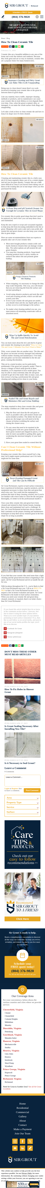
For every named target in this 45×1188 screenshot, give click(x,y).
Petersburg (9, 1032)
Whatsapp (16, 46)
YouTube (15, 1148)
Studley (8, 1047)
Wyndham (9, 1066)
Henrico (8, 1057)
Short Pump (9, 1063)
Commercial (22, 1112)
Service (10, 807)
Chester (8, 1013)
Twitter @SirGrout (14, 637)
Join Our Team (22, 1133)
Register (15, 788)
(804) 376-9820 (21, 16)
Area (9, 797)
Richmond (9, 1082)
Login (7, 788)
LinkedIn (22, 1148)
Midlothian (9, 1022)
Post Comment (32, 790)
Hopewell (8, 1073)
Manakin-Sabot (10, 1038)
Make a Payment (23, 1129)
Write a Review (2, 16)
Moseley (8, 1025)
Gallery (23, 1116)
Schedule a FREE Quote (23, 12)
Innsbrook (8, 1060)
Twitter (13, 46)
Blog (8, 38)
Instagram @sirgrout (15, 633)
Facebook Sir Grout (14, 628)
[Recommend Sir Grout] (23, 896)
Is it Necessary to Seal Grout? (20, 763)
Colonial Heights (11, 1019)
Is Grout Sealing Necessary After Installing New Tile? (22, 727)
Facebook (10, 46)
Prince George (10, 1076)
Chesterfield (9, 1016)
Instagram (15, 1141)
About (22, 1120)
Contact (22, 1124)
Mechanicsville (10, 1044)
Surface (11, 812)
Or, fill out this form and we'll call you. (22, 974)
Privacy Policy (27, 1173)
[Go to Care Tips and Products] (23, 844)
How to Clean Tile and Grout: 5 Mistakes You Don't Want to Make (21, 346)
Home (3, 38)
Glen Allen (9, 1054)
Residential (23, 1107)
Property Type (14, 802)
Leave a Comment (15, 768)
